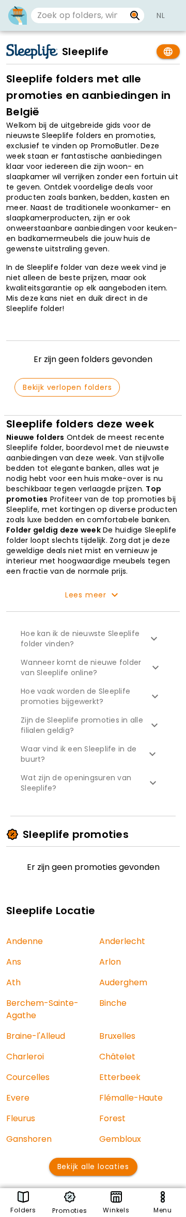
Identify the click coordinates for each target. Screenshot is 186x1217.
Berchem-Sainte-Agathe (42, 1009)
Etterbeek (120, 1077)
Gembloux (120, 1139)
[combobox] (78, 15)
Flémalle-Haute (131, 1098)
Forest (112, 1118)
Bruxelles (117, 1036)
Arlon (110, 962)
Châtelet (117, 1056)
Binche (113, 1003)
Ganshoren (29, 1139)
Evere (17, 1098)
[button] (93, 638)
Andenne (24, 941)
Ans (13, 962)
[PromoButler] (17, 15)
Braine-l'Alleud (35, 1036)
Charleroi (25, 1056)
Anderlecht (122, 941)
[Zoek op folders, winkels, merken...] (135, 15)
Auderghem (123, 982)
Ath (13, 982)
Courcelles (28, 1077)
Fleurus (20, 1118)
